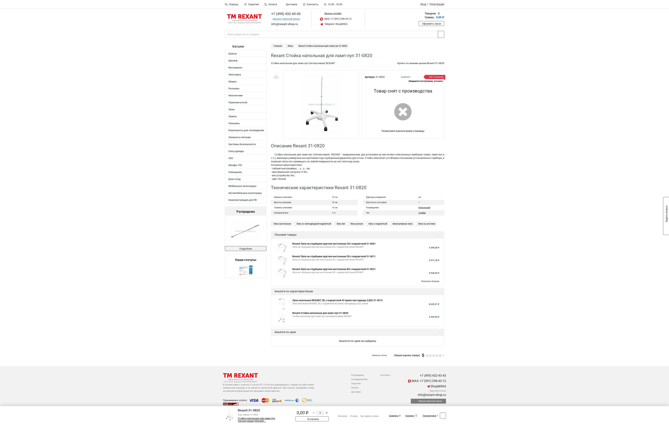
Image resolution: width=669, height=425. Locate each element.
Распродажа (357, 375)
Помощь (234, 4)
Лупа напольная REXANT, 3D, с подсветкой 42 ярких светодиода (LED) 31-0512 (337, 300)
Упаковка (234, 123)
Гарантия (253, 4)
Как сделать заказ (369, 416)
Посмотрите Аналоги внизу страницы (403, 131)
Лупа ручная (356, 224)
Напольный (424, 207)
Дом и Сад (234, 179)
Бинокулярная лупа (403, 224)
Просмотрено (429, 416)
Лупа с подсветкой (377, 224)
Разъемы (233, 88)
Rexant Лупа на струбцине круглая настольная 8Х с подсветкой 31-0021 (334, 269)
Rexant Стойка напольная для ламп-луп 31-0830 (320, 313)
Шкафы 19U (235, 165)
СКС (230, 158)
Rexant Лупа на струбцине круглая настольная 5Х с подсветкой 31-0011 (334, 256)
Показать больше (430, 281)
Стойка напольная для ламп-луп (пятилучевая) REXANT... (256, 419)
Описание (342, 416)
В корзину (313, 419)
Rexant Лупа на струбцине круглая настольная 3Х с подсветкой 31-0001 (334, 243)
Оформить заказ (431, 23)
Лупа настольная (282, 224)
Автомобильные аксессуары (245, 193)
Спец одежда (236, 151)
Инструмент (235, 67)
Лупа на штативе (426, 224)
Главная (278, 46)
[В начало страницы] (443, 416)
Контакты (312, 4)
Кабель (232, 53)
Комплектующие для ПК (242, 200)
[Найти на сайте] (441, 34)
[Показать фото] (276, 75)
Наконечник (235, 95)
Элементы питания (239, 137)
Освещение (235, 172)
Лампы (232, 116)
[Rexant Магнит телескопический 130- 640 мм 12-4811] (245, 231)
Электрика (234, 74)
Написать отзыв (379, 355)
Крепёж (232, 60)
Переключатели (237, 102)
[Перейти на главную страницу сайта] (244, 19)
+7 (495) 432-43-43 (285, 14)
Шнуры (232, 81)
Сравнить (394, 416)
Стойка (422, 213)
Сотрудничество (359, 379)
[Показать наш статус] (245, 270)
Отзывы (354, 416)
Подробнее (245, 248)
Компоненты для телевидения (246, 130)
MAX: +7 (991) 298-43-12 (338, 18)
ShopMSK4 (438, 386)
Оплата (272, 4)
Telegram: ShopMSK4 (335, 24)
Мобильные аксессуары (242, 186)
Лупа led (341, 224)
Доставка (291, 4)
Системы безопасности (242, 144)
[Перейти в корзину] (421, 15)
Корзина (409, 416)
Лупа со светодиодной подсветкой (314, 224)
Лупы (231, 109)
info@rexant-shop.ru (431, 395)
